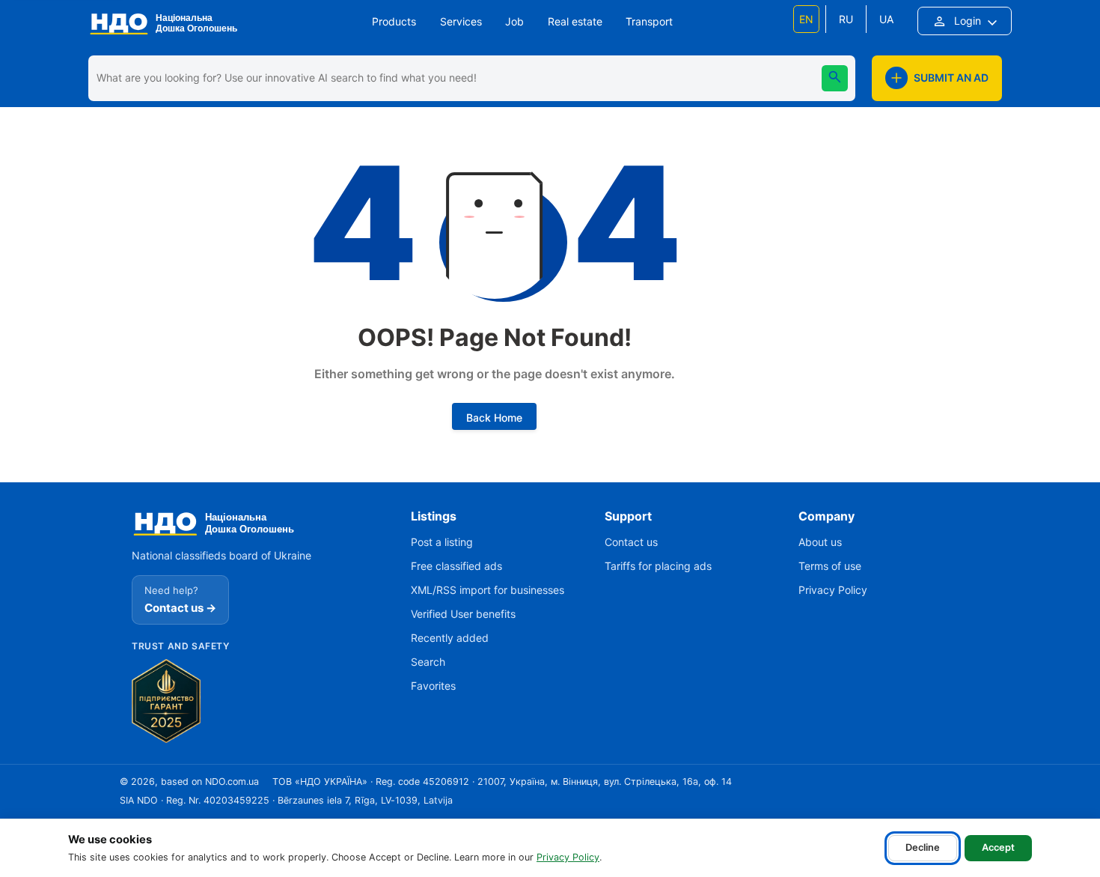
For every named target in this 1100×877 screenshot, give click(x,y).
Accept (998, 847)
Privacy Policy (568, 857)
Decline (922, 847)
